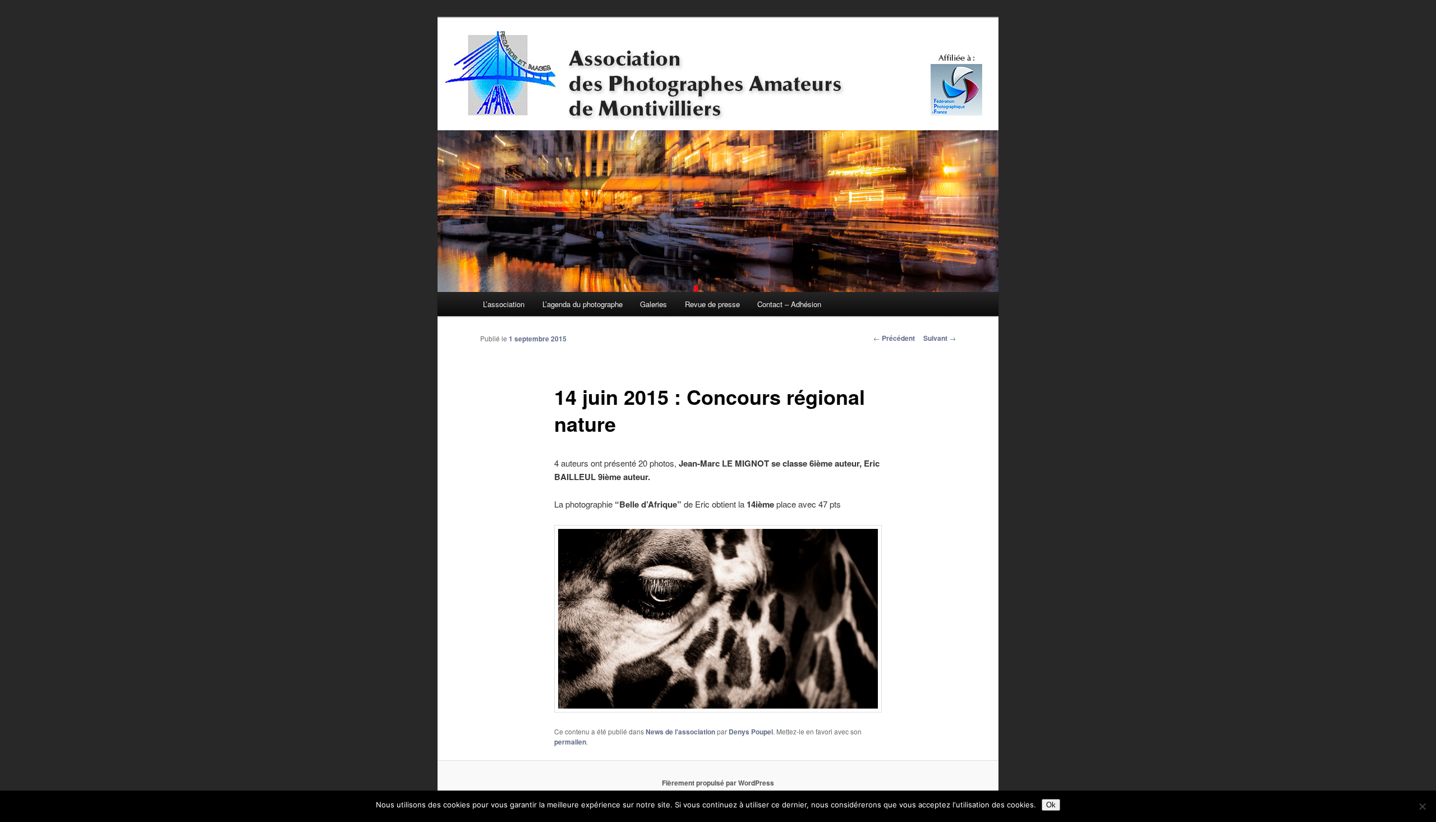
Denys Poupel (751, 732)
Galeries (653, 304)
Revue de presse (712, 304)
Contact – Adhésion (789, 304)
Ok (1051, 805)
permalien (570, 742)
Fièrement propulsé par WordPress (718, 783)
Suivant (939, 338)
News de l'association (680, 732)
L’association (503, 304)
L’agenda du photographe (582, 304)
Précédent (894, 338)
